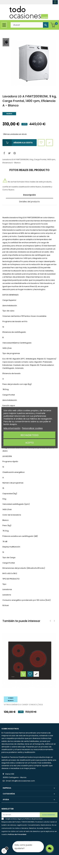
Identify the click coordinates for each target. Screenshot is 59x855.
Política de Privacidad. (17, 834)
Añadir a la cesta (23, 142)
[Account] (55, 2)
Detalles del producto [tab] (29, 201)
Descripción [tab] (29, 194)
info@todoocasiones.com (23, 780)
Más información (12, 428)
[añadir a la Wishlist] (41, 142)
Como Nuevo (10, 699)
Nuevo (9, 113)
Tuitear (9, 153)
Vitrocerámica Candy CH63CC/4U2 (23, 704)
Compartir (4, 153)
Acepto (29, 442)
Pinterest (14, 153)
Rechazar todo (30, 435)
